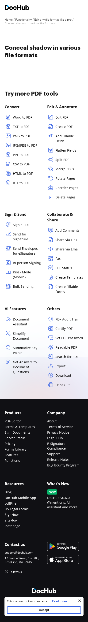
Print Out (62, 385)
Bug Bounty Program (63, 465)
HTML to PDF (23, 173)
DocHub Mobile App (20, 497)
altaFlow (11, 520)
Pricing (10, 443)
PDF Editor (13, 421)
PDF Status (63, 268)
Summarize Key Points (25, 350)
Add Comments (67, 230)
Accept (44, 610)
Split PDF (62, 159)
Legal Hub (55, 438)
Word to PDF (22, 117)
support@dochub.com (19, 553)
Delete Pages (65, 197)
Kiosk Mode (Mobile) (22, 274)
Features (11, 455)
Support (53, 454)
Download (63, 375)
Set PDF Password (69, 338)
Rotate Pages (65, 178)
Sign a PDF (21, 225)
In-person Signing (27, 263)
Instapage (12, 526)
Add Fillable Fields (64, 138)
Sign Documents (17, 432)
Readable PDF (66, 347)
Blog (8, 492)
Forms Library (15, 449)
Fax (58, 258)
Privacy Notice (58, 432)
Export (60, 366)
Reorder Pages (66, 188)
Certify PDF (64, 328)
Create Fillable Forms (66, 289)
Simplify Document (21, 336)
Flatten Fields (65, 150)
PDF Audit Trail (67, 319)
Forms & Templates (20, 427)
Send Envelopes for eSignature (25, 251)
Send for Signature (20, 236)
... (58, 601)
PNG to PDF (22, 136)
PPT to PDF (21, 155)
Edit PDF (61, 117)
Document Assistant (21, 321)
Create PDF (64, 126)
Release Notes (58, 459)
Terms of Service (60, 427)
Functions (12, 460)
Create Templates (69, 277)
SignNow (12, 514)
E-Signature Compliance (56, 446)
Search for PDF (66, 356)
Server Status (15, 438)
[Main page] (17, 8)
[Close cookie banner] (79, 600)
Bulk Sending (23, 286)
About (52, 421)
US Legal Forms (17, 509)
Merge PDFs (64, 169)
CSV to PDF (21, 164)
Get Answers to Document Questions (25, 367)
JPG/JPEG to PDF (25, 145)
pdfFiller (11, 503)
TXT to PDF (21, 126)
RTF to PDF (21, 183)
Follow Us (15, 572)
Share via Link (66, 240)
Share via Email (67, 249)
